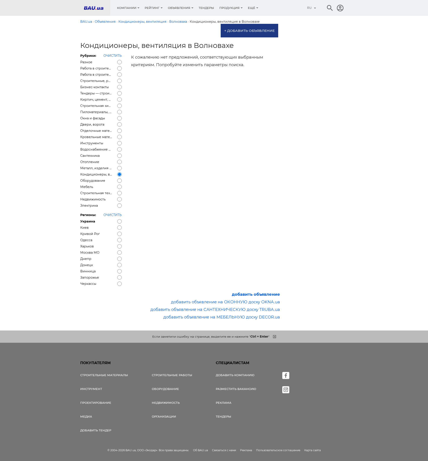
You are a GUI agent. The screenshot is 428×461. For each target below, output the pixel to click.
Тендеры (206, 8)
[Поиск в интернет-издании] (330, 8)
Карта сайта (312, 450)
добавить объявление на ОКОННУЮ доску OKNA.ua (225, 302)
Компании (126, 8)
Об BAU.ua (200, 450)
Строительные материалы (104, 375)
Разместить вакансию (236, 389)
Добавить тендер (95, 430)
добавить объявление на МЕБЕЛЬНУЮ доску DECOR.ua (221, 317)
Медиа (86, 416)
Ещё (251, 8)
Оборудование (165, 389)
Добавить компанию (235, 375)
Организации (164, 416)
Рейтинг (152, 8)
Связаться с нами (224, 450)
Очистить (112, 56)
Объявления (179, 8)
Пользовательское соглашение (278, 450)
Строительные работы (172, 375)
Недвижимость (166, 402)
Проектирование (95, 402)
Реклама (223, 402)
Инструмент (91, 389)
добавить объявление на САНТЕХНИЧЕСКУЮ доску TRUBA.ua (215, 309)
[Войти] (340, 8)
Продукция (229, 8)
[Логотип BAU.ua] (97, 8)
